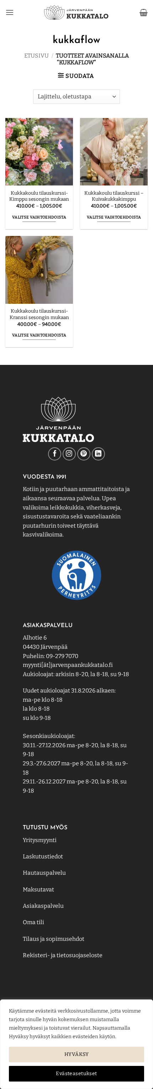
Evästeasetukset (76, 1074)
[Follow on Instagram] (69, 453)
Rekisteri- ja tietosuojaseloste (62, 955)
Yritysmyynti (40, 840)
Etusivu (36, 55)
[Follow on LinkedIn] (98, 453)
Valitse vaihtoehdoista (39, 217)
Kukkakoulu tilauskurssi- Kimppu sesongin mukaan (39, 196)
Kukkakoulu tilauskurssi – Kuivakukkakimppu (113, 196)
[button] (9, 12)
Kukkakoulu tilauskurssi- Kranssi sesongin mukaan (39, 314)
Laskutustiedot (43, 856)
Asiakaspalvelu (43, 905)
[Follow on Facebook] (54, 453)
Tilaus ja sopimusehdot (53, 939)
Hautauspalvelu (44, 872)
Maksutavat (38, 889)
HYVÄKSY (76, 1054)
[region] (76, 1044)
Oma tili (33, 922)
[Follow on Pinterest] (83, 453)
